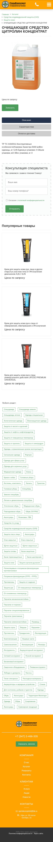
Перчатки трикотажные (13, 616)
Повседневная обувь (12, 512)
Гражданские (24, 633)
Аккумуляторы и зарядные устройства (19, 684)
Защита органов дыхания (29, 563)
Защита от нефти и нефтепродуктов (18, 432)
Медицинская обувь (32, 506)
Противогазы (9, 582)
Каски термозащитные (13, 557)
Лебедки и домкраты (12, 673)
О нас (26, 763)
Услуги (27, 789)
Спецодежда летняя (12, 415)
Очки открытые (27, 540)
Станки (42, 684)
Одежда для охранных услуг (15, 466)
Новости (26, 797)
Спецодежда (9, 409)
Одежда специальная (34, 415)
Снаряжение (30, 701)
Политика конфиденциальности (20, 833)
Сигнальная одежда (12, 455)
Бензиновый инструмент (14, 662)
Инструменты (9, 650)
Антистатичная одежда (13, 421)
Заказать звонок (26, 744)
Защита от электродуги (34, 443)
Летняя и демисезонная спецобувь (18, 500)
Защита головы (10, 551)
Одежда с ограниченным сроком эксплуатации (23, 449)
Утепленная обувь (11, 506)
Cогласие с (26, 200)
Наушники (35, 627)
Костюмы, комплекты (12, 483)
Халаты (29, 483)
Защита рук (8, 588)
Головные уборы (27, 477)
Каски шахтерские (34, 557)
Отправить (14, 209)
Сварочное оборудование (14, 667)
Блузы (28, 472)
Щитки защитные (11, 546)
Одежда (40, 690)
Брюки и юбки (9, 477)
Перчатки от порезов (12, 605)
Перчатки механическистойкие (16, 599)
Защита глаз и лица (12, 534)
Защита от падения (27, 582)
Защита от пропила (12, 443)
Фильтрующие (27, 645)
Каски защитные (27, 551)
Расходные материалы (32, 679)
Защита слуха (9, 627)
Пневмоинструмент (37, 667)
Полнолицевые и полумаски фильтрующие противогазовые (21, 569)
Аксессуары (8, 517)
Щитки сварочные (30, 546)
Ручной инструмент (33, 656)
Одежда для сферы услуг (14, 460)
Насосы (29, 673)
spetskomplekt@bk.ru (27, 811)
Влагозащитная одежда (36, 421)
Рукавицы (35, 622)
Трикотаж (40, 483)
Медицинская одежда (12, 472)
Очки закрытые (10, 540)
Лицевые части (28, 639)
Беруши (23, 627)
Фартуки (28, 455)
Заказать (10, 108)
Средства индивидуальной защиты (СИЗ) (20, 529)
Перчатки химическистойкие (15, 622)
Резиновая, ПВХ (24, 517)
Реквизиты (26, 771)
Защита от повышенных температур (18, 438)
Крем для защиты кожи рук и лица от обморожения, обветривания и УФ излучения (25, 324)
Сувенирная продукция (27, 707)
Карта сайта (38, 833)
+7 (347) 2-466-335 (26, 736)
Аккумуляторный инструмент (31, 650)
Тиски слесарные (11, 679)
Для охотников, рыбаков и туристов (18, 690)
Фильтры (41, 645)
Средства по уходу (11, 523)
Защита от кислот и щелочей (15, 426)
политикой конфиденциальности (31, 200)
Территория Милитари (37, 696)
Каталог (26, 767)
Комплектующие (10, 639)
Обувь (6, 696)
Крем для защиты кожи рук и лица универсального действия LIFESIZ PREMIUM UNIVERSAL (25, 377)
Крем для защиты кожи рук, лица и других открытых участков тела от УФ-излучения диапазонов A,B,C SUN (23, 271)
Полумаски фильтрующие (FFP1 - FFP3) (20, 576)
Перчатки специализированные (16, 610)
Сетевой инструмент (12, 656)
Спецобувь (26, 489)
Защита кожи (9, 563)
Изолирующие (40, 633)
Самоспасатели (10, 645)
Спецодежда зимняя (27, 409)
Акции (26, 793)
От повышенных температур (29, 588)
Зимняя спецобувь (11, 495)
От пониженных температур (15, 593)
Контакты (26, 775)
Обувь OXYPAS (32, 512)
